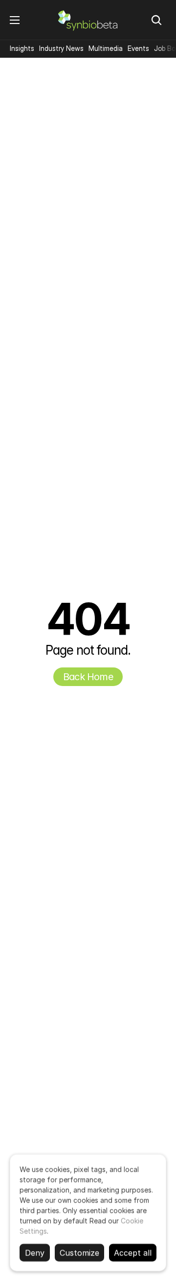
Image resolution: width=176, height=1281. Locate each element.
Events (138, 48)
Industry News (61, 48)
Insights (22, 48)
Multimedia (105, 48)
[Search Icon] (156, 20)
